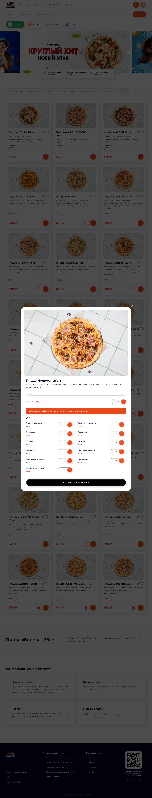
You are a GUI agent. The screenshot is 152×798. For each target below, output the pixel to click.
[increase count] (123, 401)
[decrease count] (115, 401)
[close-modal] (132, 306)
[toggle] (123, 393)
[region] (76, 446)
